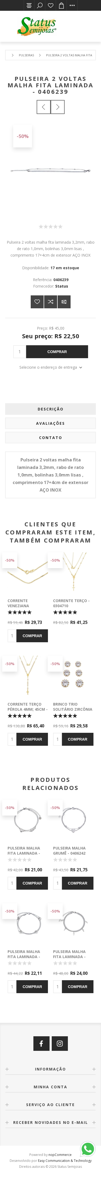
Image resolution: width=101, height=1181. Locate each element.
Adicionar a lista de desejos (37, 301)
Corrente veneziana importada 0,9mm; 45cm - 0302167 (26, 608)
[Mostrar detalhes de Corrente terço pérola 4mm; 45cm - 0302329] (28, 676)
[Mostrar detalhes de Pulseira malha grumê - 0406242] (73, 820)
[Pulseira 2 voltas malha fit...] (44, 107)
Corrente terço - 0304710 (71, 603)
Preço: (42, 327)
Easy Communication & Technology (65, 1160)
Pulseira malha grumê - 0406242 (69, 850)
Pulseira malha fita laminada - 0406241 (24, 853)
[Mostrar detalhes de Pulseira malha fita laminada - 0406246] (28, 923)
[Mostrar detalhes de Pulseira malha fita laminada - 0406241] (28, 820)
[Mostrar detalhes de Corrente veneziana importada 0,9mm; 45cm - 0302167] (28, 572)
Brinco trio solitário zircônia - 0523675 (72, 709)
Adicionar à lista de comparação (50, 301)
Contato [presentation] (50, 437)
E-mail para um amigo (64, 301)
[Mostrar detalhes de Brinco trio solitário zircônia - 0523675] (73, 676)
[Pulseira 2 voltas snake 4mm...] (58, 107)
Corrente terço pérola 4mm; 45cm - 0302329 (28, 709)
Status (61, 286)
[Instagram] (60, 1043)
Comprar (57, 352)
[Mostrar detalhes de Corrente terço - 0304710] (73, 572)
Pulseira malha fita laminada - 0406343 (69, 956)
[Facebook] (41, 1043)
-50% (23, 136)
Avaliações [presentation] (50, 423)
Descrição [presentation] (51, 409)
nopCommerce (60, 1154)
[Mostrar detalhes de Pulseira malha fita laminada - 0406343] (73, 923)
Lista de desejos (50, 5)
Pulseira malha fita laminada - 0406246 (24, 956)
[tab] (50, 409)
